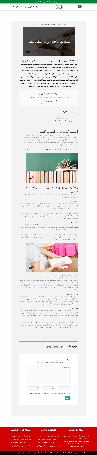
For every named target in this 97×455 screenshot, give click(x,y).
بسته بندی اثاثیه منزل (48, 149)
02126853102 (49, 102)
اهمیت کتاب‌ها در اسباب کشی (64, 118)
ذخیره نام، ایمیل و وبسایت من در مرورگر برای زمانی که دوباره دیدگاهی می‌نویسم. (49, 393)
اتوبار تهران (28, 7)
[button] (61, 346)
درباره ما (36, 7)
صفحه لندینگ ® (18, 7)
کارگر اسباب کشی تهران (30, 322)
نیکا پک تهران (76, 430)
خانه (41, 7)
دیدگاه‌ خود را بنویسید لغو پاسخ (64, 123)
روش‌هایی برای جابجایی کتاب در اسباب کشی (60, 120)
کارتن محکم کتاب (41, 224)
